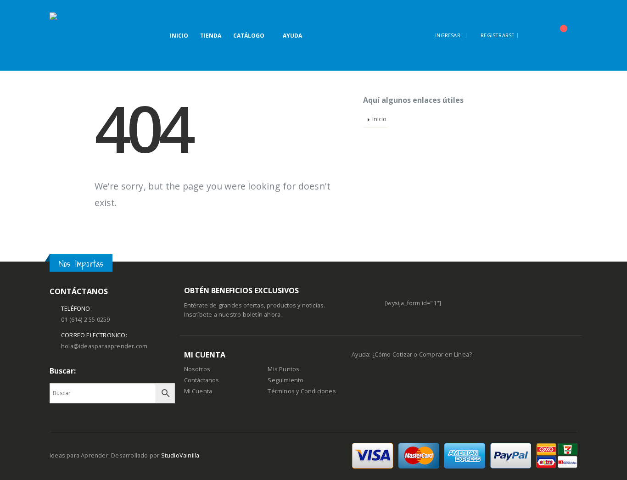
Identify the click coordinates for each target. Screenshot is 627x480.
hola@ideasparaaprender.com (104, 346)
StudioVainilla (180, 455)
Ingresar (447, 35)
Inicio (179, 35)
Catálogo (248, 35)
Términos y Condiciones (302, 391)
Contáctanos (201, 380)
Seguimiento (285, 380)
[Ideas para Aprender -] (72, 35)
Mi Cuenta (198, 391)
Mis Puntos (283, 369)
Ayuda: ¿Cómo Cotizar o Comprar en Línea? (412, 354)
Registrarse (497, 35)
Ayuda (292, 35)
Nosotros (197, 369)
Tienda (210, 35)
